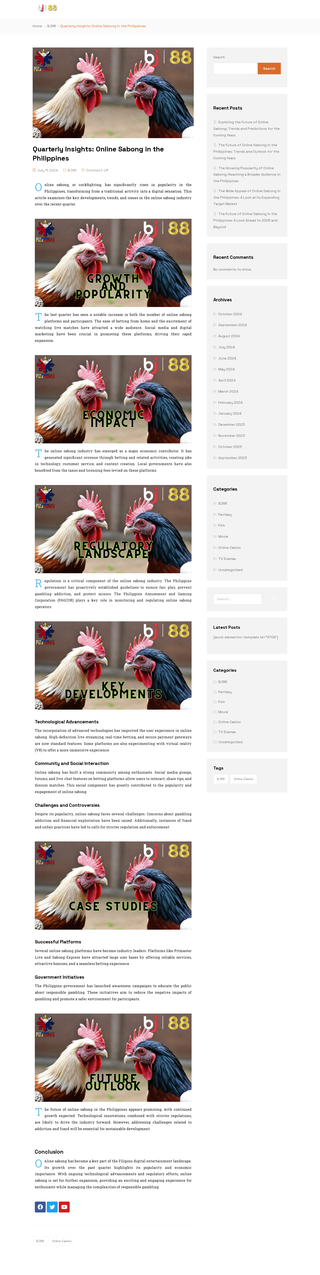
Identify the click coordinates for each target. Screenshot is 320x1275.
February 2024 (230, 402)
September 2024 (232, 325)
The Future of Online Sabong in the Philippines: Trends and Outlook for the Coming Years (246, 151)
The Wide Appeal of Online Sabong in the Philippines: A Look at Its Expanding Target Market (246, 197)
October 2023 (230, 446)
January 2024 (229, 413)
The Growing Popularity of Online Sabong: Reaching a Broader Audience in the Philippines (246, 174)
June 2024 (227, 358)
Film (221, 525)
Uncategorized (230, 570)
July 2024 (226, 347)
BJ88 (51, 26)
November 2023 (231, 435)
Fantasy (225, 514)
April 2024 (227, 380)
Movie (223, 536)
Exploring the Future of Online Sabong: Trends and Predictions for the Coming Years (246, 128)
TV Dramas (227, 558)
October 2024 (230, 314)
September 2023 (232, 458)
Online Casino (62, 1241)
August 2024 (229, 336)
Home (37, 26)
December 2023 (231, 424)
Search (219, 57)
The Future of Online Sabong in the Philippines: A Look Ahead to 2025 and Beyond (245, 220)
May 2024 (226, 369)
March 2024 (228, 391)
